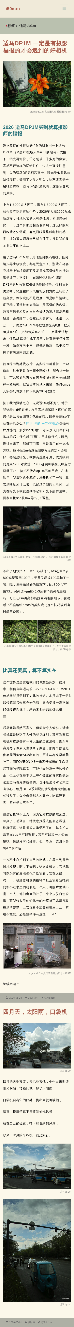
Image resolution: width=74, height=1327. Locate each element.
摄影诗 (31, 1322)
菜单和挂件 (64, 9)
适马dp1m (49, 997)
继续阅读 (11, 984)
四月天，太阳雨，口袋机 (35, 1012)
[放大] (66, 1028)
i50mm (13, 8)
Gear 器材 (33, 997)
